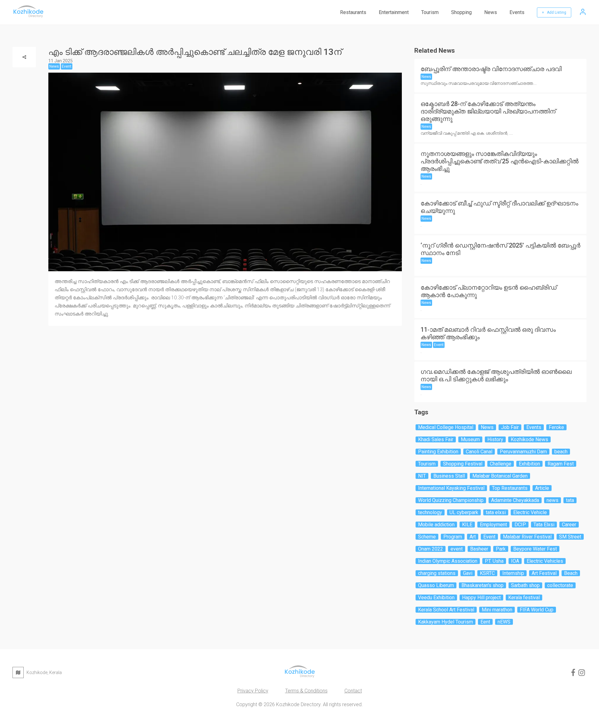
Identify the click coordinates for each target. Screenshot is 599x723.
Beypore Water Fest (535, 549)
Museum (470, 439)
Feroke (556, 427)
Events (516, 12)
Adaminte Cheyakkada (515, 500)
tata (570, 500)
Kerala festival (524, 597)
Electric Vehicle (530, 512)
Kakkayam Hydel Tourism (445, 622)
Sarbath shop (525, 585)
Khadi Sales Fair (435, 439)
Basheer (479, 549)
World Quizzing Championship (451, 500)
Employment (493, 525)
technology (430, 512)
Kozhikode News (529, 439)
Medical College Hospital (445, 427)
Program (452, 537)
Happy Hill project (481, 597)
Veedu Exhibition (436, 597)
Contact (353, 691)
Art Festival (544, 573)
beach (560, 452)
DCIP (520, 525)
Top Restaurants (510, 488)
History (495, 439)
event (456, 549)
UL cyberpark (464, 512)
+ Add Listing (554, 12)
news (552, 500)
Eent (485, 622)
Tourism (430, 12)
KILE (467, 525)
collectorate (560, 585)
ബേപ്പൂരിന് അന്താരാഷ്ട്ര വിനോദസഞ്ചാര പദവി (491, 69)
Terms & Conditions (306, 691)
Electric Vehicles (545, 561)
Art (473, 537)
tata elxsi (496, 512)
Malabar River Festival (527, 537)
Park (501, 549)
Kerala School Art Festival (446, 610)
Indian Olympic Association (447, 561)
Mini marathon (497, 610)
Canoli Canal (479, 452)
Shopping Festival (462, 464)
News (490, 12)
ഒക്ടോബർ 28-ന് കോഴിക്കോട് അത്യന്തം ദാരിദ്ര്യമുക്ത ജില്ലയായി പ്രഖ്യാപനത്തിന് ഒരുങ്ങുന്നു (488, 111)
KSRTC (487, 573)
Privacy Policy (252, 691)
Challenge (500, 464)
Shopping (461, 12)
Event (439, 345)
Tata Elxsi (543, 525)
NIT (422, 476)
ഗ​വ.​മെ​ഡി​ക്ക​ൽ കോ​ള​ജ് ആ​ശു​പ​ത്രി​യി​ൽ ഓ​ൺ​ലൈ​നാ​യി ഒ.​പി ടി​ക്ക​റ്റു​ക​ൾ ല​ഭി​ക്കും (496, 375)
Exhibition (529, 464)
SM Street (570, 537)
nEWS (504, 622)
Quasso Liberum (436, 585)
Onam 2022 (430, 549)
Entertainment (394, 12)
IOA (515, 561)
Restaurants (353, 12)
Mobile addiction (436, 525)
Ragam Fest (561, 464)
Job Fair (510, 427)
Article (542, 488)
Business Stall (449, 476)
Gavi (467, 573)
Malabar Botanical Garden (500, 476)
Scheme (427, 537)
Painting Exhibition (438, 452)
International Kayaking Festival (451, 488)
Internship (513, 573)
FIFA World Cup (536, 610)
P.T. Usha (494, 561)
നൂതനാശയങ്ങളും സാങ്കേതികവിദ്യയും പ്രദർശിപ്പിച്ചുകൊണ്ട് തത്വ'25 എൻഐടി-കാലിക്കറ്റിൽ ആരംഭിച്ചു (499, 161)
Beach (570, 573)
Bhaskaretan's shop (482, 585)
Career (569, 525)
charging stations (436, 573)
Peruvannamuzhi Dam (523, 452)
